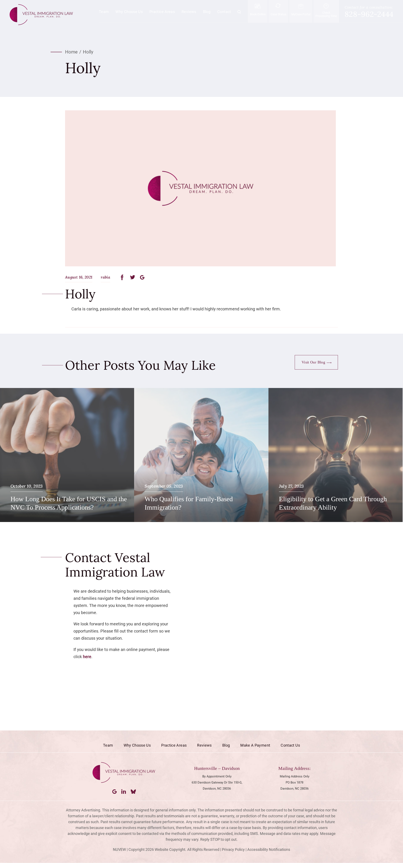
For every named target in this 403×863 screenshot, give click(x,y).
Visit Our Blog (313, 362)
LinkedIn (124, 791)
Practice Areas (162, 11)
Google (114, 791)
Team (104, 11)
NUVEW (119, 849)
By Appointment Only (217, 776)
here (87, 656)
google (142, 277)
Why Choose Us (129, 11)
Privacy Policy (233, 849)
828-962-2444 (369, 14)
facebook (123, 277)
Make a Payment (255, 745)
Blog (207, 11)
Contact (224, 11)
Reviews (189, 11)
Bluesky (133, 791)
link (67, 455)
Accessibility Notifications (268, 849)
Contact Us (290, 745)
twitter (132, 277)
